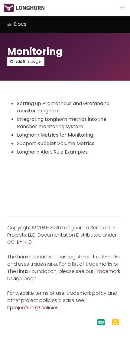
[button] (122, 8)
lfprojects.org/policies (32, 307)
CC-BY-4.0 (19, 242)
